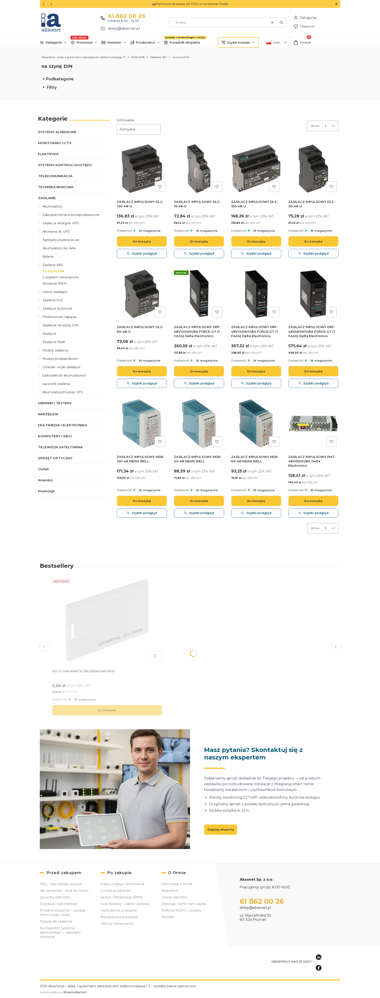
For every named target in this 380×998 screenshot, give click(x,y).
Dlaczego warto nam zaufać (183, 904)
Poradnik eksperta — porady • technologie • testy (63, 912)
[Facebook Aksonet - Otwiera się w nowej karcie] (318, 967)
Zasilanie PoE (52, 300)
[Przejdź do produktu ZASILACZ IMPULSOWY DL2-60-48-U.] (142, 294)
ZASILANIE (138, 57)
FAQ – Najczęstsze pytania (61, 884)
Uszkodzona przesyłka (118, 910)
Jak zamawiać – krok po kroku (64, 891)
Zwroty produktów (115, 891)
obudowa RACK (54, 283)
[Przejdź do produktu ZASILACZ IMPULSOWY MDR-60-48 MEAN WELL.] (256, 424)
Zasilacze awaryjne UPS (60, 223)
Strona (315, 125)
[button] (336, 4)
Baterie (48, 257)
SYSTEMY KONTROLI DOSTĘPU (65, 165)
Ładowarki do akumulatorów (64, 375)
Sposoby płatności (55, 897)
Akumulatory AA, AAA (59, 248)
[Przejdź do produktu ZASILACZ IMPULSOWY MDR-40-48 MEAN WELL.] (199, 424)
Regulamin (170, 891)
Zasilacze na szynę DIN (60, 325)
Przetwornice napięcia (59, 317)
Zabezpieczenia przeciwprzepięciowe (71, 215)
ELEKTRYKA (48, 154)
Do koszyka (142, 241)
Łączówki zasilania (56, 384)
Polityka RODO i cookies (181, 910)
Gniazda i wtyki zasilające (61, 367)
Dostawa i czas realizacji (58, 904)
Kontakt (167, 917)
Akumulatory (52, 206)
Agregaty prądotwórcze (60, 240)
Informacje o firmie (176, 884)
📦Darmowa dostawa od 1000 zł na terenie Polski (190, 4)
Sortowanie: (126, 120)
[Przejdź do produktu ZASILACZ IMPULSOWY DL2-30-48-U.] (313, 168)
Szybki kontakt (238, 42)
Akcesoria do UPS (56, 231)
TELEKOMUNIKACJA (55, 176)
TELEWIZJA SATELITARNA (60, 447)
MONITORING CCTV (54, 143)
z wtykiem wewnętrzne (60, 277)
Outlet (43, 469)
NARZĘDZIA (48, 414)
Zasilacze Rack (53, 342)
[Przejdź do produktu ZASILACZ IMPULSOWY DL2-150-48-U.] (256, 168)
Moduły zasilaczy (55, 350)
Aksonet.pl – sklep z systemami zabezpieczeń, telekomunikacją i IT (84, 57)
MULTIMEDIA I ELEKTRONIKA (62, 425)
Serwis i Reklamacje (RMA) (121, 897)
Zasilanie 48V (158, 57)
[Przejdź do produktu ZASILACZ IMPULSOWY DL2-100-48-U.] (142, 168)
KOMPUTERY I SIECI (55, 436)
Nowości (114, 42)
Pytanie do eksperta (56, 921)
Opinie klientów (174, 897)
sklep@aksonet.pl (124, 28)
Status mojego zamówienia (122, 884)
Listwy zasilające (55, 292)
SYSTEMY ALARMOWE (57, 132)
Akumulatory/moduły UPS (62, 392)
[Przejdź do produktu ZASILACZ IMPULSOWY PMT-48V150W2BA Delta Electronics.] (313, 424)
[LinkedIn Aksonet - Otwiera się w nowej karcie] (318, 957)
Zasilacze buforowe (57, 309)
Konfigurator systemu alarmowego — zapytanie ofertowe (60, 932)
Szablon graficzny (63, 992)
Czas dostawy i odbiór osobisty (125, 904)
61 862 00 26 (127, 16)
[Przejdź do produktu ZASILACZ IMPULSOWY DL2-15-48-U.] (199, 168)
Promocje (84, 42)
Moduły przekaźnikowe (60, 359)
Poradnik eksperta (185, 42)
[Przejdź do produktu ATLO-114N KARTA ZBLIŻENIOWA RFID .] (107, 620)
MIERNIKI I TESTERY (55, 403)
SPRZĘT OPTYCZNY (55, 458)
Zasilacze (49, 334)
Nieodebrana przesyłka (118, 917)
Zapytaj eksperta (220, 829)
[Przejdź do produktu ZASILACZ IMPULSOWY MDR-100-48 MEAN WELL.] (142, 424)
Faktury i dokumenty (117, 924)
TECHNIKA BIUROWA (55, 187)
